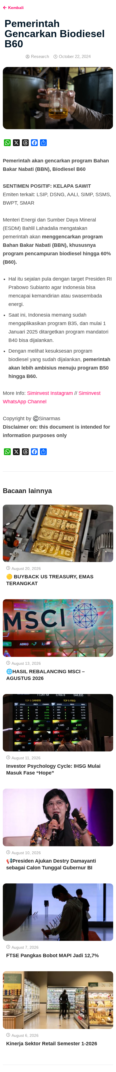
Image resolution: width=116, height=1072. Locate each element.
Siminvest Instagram (50, 393)
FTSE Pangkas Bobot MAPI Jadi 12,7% (52, 955)
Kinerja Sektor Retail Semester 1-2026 (51, 1043)
